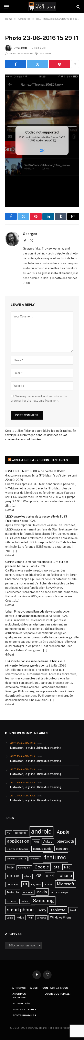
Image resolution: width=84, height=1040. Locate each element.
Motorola (13, 892)
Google (42, 867)
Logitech (36, 884)
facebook (35, 858)
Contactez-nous (55, 987)
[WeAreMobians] (42, 6)
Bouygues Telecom (18, 849)
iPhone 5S (13, 884)
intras (27, 876)
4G (8, 833)
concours (62, 848)
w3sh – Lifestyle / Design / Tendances (40, 460)
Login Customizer (58, 993)
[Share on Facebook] (15, 64)
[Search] (78, 6)
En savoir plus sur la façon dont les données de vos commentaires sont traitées (40, 435)
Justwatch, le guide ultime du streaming (35, 747)
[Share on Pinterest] (59, 64)
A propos (19, 987)
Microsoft (65, 884)
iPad (50, 876)
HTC (67, 867)
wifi (31, 917)
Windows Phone (60, 917)
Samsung (43, 900)
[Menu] (6, 6)
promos (12, 901)
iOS (38, 875)
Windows (41, 917)
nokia (42, 892)
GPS (57, 867)
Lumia (48, 884)
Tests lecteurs (24, 1009)
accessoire (20, 833)
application (18, 841)
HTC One (13, 876)
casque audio (42, 848)
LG (25, 884)
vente (10, 917)
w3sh (34, 987)
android (41, 831)
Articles (19, 997)
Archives (19, 993)
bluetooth (65, 841)
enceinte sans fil (16, 858)
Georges (22, 47)
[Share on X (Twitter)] (37, 64)
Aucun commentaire (21, 53)
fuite (10, 867)
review (24, 901)
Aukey (47, 841)
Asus (36, 842)
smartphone (20, 909)
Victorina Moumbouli (23, 743)
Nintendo (28, 892)
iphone (65, 875)
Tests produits (24, 1015)
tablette (58, 910)
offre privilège (59, 892)
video (20, 917)
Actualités (21, 1003)
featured (55, 857)
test (73, 910)
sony (42, 910)
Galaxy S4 (24, 867)
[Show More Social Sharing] (75, 64)
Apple (63, 832)
